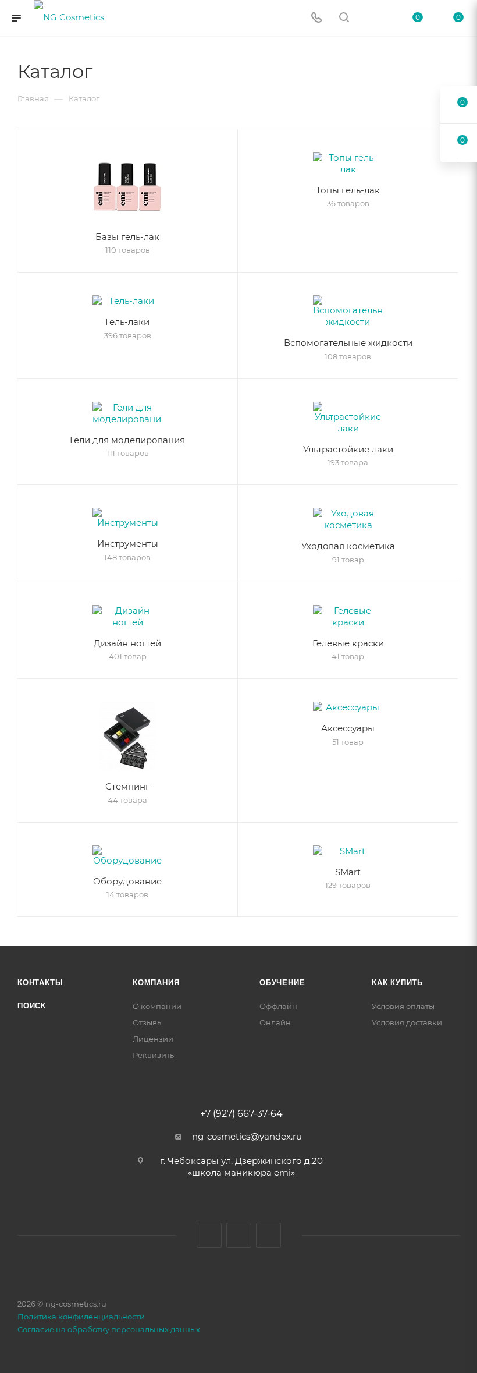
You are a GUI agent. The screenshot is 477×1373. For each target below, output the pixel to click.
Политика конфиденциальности (81, 1316)
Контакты (40, 982)
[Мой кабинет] (371, 18)
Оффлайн (278, 1006)
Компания (156, 982)
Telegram (238, 1235)
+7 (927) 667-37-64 (241, 1114)
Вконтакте (209, 1235)
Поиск (31, 1006)
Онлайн (275, 1022)
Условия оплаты (403, 1006)
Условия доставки (407, 1022)
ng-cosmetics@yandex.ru (247, 1136)
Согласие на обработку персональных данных (108, 1329)
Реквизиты (154, 1055)
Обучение (282, 982)
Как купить (397, 982)
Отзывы (148, 1022)
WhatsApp (268, 1235)
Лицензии (153, 1038)
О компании (157, 1006)
